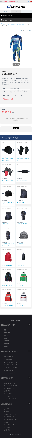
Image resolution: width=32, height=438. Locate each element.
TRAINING (6, 341)
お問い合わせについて (10, 391)
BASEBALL (7, 343)
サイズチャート (8, 427)
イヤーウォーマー (22, 180)
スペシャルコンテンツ (10, 362)
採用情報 (6, 411)
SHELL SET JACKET (7, 285)
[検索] (31, 11)
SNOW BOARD (7, 333)
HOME (4, 24)
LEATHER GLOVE (22, 224)
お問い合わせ (7, 430)
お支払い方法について (10, 393)
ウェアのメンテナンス (10, 365)
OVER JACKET (21, 265)
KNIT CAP (20, 243)
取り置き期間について (10, 388)
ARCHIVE (13, 24)
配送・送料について (9, 383)
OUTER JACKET (21, 285)
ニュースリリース (9, 424)
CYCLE (6, 335)
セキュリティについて (10, 399)
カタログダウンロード (10, 367)
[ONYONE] (16, 6)
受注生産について (9, 396)
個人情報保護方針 (9, 417)
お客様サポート (8, 370)
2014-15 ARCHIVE (21, 24)
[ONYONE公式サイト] (16, 320)
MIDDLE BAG (5, 224)
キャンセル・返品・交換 (11, 385)
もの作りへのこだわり (10, 414)
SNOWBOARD (11, 1)
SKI (2, 1)
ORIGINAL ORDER (8, 356)
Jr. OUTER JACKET (7, 265)
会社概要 (6, 409)
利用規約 (6, 422)
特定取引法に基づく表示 (11, 419)
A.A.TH (6, 346)
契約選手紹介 (8, 359)
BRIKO (5, 338)
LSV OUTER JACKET (8, 305)
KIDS (5, 1)
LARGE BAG (20, 202)
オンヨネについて (9, 373)
